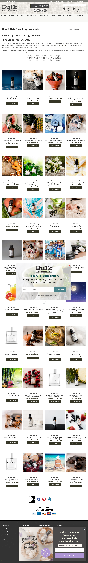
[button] (43, 275)
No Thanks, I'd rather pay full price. (45, 295)
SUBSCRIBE (60, 290)
